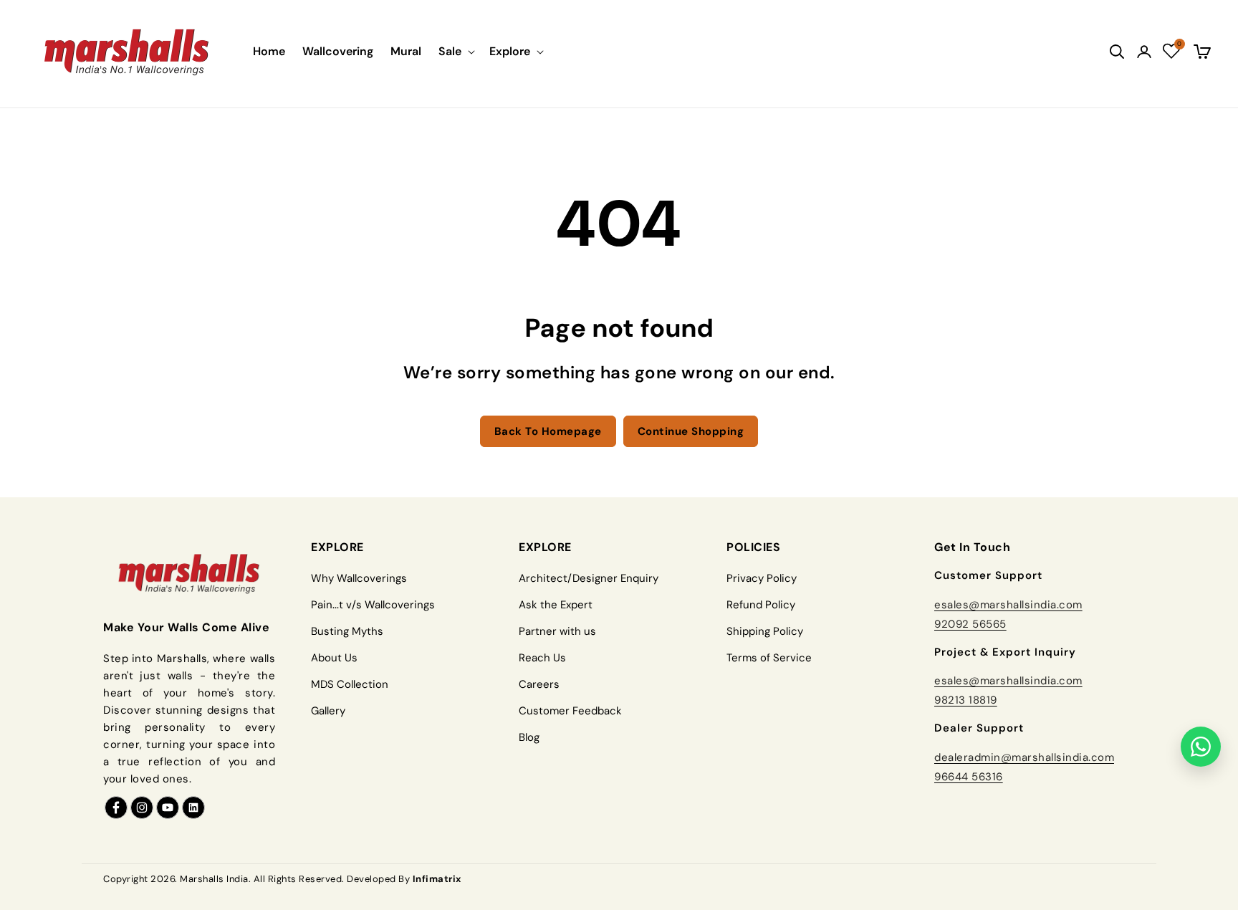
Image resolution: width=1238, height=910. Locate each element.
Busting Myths (347, 631)
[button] (455, 51)
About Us (334, 658)
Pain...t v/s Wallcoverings (373, 605)
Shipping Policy (764, 631)
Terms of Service (769, 658)
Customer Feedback (570, 711)
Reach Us (542, 658)
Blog (529, 737)
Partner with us (557, 631)
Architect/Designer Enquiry (588, 578)
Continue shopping (691, 431)
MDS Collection (349, 684)
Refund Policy (760, 605)
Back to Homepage (548, 431)
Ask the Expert (555, 605)
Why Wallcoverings (359, 578)
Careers (539, 684)
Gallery (328, 711)
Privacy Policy (761, 578)
